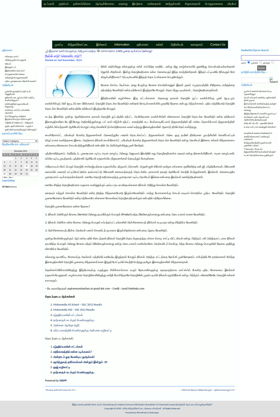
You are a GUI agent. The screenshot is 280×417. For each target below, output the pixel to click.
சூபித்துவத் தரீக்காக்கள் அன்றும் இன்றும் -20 (80, 362)
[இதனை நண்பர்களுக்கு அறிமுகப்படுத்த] (46, 51)
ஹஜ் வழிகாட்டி (61, 367)
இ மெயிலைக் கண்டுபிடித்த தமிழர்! (260, 104)
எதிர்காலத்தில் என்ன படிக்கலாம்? (72, 352)
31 (27, 174)
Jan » (11, 177)
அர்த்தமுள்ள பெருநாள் (15, 60)
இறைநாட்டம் (10, 67)
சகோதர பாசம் (11, 57)
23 (21, 170)
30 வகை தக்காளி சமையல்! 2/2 (60, 390)
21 (10, 170)
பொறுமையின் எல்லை (15, 74)
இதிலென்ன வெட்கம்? (15, 71)
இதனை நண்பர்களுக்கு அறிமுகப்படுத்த (72, 51)
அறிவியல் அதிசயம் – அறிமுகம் (19, 123)
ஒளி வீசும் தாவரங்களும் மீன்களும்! (21, 130)
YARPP (63, 380)
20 (4, 170)
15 (16, 166)
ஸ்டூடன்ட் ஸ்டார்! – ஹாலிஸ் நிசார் (258, 123)
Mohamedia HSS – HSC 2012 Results (73, 309)
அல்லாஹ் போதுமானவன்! (16, 78)
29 (16, 174)
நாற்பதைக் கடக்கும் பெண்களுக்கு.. (74, 320)
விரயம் (8, 64)
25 (32, 170)
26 (36, 170)
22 (16, 170)
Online (9, 187)
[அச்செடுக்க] (98, 51)
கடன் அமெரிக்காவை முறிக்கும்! (259, 155)
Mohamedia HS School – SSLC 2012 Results (77, 304)
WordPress (142, 413)
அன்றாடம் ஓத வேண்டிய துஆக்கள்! (74, 357)
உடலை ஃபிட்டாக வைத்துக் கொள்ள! (260, 127)
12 (36, 162)
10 (27, 162)
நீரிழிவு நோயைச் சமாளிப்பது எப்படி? (260, 114)
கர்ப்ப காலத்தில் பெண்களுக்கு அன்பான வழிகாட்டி (82, 330)
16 (21, 166)
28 (10, 174)
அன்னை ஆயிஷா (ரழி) (66, 325)
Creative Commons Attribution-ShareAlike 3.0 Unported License (146, 405)
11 (32, 162)
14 (10, 166)
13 (4, 166)
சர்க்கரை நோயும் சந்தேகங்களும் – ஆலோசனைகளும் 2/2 (208, 390)
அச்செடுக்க (107, 51)
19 (36, 166)
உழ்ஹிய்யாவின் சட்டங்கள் (68, 315)
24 (27, 170)
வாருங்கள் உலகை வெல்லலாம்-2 (258, 133)
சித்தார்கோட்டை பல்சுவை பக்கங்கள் (144, 409)
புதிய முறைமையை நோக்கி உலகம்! (20, 81)
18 (32, 166)
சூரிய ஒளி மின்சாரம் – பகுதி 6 (19, 126)
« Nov (4, 177)
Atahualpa (154, 413)
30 (21, 174)
